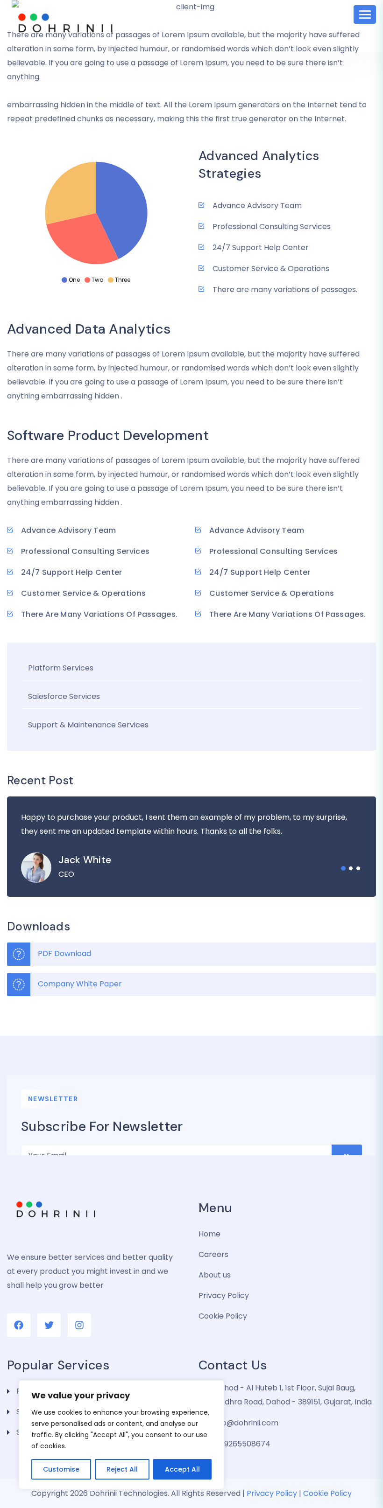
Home (209, 1234)
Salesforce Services (64, 696)
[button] (343, 868)
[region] (121, 1434)
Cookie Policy (223, 1316)
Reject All (122, 1469)
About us (215, 1275)
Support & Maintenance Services (88, 724)
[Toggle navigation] (365, 14)
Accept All (182, 1469)
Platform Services (60, 668)
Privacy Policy (224, 1295)
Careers (213, 1254)
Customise (61, 1469)
